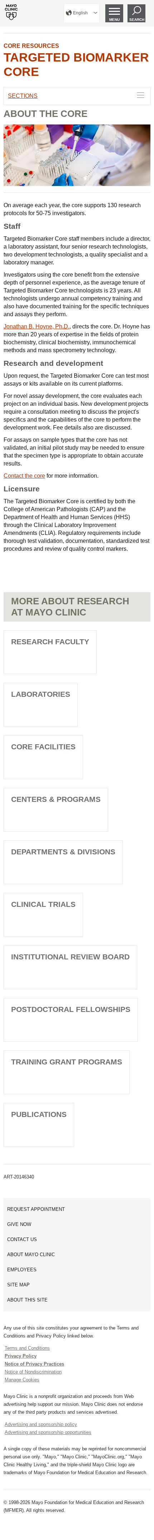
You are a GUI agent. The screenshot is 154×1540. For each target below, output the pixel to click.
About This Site (27, 1300)
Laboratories (40, 694)
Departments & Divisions (63, 852)
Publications (39, 1114)
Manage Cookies (22, 1379)
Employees (22, 1269)
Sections (23, 96)
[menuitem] (82, 13)
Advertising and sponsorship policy (41, 1424)
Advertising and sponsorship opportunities (48, 1432)
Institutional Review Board (70, 957)
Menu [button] (114, 20)
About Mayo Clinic (31, 1254)
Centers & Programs (56, 799)
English (80, 12)
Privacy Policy (21, 1356)
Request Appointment (36, 1209)
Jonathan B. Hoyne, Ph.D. (36, 326)
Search (136, 20)
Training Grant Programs (66, 1062)
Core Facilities (43, 746)
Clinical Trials (43, 904)
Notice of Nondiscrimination (33, 1372)
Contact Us (22, 1239)
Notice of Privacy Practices (34, 1364)
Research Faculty (50, 641)
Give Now (19, 1224)
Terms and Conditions (27, 1348)
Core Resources (31, 46)
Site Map (18, 1284)
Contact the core (24, 476)
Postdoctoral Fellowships (70, 1009)
